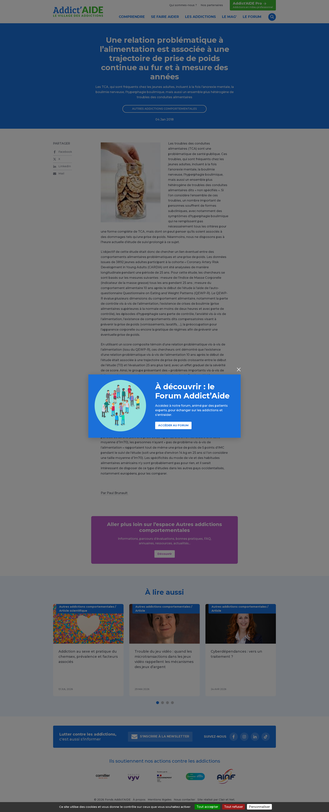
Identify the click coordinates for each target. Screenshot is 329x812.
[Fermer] (239, 370)
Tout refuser (233, 807)
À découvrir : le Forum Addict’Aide (192, 391)
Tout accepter (207, 807)
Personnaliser (259, 807)
